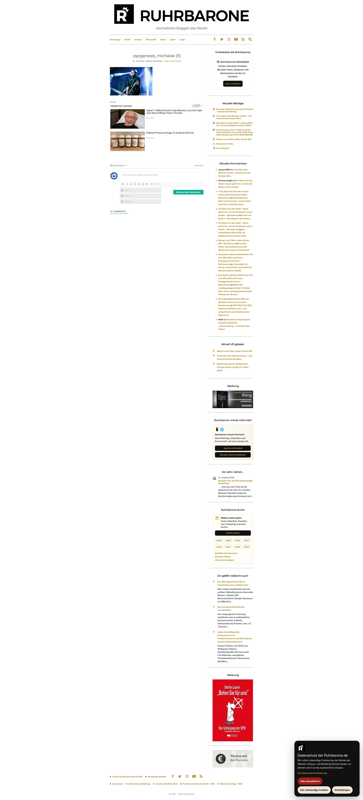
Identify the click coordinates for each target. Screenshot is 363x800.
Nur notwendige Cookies (314, 790)
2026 (219, 540)
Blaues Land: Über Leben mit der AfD (233, 139)
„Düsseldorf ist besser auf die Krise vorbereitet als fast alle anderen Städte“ (235, 267)
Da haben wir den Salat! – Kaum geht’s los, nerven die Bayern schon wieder (234, 124)
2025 (228, 540)
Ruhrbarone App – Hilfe (231, 784)
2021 (228, 547)
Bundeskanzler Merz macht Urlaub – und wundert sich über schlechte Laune (234, 201)
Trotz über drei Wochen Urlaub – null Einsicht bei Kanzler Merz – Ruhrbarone (233, 194)
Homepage (115, 39)
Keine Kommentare (173, 61)
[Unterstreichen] (131, 184)
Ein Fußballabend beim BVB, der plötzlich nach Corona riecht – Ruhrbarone (233, 302)
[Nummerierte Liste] (139, 184)
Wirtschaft (151, 39)
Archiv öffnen (233, 533)
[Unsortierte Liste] (143, 184)
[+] (158, 184)
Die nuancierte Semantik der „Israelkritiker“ (231, 608)
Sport (173, 39)
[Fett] (123, 184)
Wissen (138, 39)
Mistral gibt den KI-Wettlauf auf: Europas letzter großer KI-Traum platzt (233, 367)
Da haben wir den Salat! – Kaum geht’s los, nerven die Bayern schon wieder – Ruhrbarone (235, 211)
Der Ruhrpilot (222, 148)
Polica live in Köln (224, 144)
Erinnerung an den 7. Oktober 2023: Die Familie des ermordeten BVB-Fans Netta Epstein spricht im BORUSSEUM (234, 132)
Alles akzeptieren (310, 781)
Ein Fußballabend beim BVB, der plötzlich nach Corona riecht (232, 232)
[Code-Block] (151, 184)
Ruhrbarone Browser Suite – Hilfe (199, 784)
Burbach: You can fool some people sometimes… (235, 481)
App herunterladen (233, 448)
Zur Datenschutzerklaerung (312, 773)
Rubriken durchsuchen (226, 553)
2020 (237, 547)
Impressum (117, 784)
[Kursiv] (127, 184)
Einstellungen (342, 790)
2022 (219, 547)
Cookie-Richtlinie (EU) (167, 784)
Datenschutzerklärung (139, 784)
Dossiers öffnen (222, 556)
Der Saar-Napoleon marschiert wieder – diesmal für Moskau (234, 110)
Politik (127, 39)
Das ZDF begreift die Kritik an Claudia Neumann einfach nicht (233, 583)
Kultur (163, 39)
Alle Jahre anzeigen (224, 560)
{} (154, 184)
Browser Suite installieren (232, 455)
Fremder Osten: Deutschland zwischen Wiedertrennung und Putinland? (234, 246)
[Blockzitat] (147, 184)
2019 (246, 547)
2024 (237, 540)
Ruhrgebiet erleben (157, 776)
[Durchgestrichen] (135, 184)
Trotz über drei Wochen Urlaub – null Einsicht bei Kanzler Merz (234, 117)
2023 (246, 540)
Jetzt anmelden (232, 83)
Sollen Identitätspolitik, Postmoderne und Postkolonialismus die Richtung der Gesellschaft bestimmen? (235, 637)
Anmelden (198, 165)
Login (182, 39)
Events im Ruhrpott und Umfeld (127, 776)
